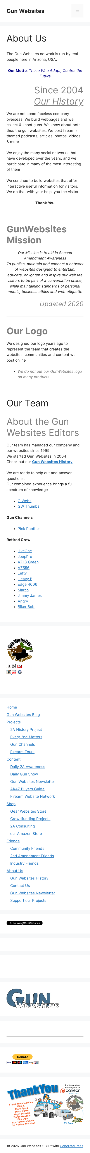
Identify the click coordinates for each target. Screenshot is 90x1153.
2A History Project (26, 729)
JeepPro (25, 556)
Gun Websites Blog (23, 714)
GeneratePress (71, 1146)
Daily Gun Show (24, 774)
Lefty (22, 573)
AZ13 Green (28, 562)
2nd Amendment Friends (32, 856)
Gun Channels (22, 744)
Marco (23, 590)
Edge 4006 (27, 584)
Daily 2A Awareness (27, 767)
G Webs (24, 501)
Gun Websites (25, 11)
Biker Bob (26, 606)
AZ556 (23, 568)
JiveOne (25, 551)
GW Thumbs (29, 506)
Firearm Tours (22, 752)
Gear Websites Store (28, 811)
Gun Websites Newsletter (32, 781)
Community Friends (27, 848)
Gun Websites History (52, 462)
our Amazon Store (26, 833)
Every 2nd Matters (26, 737)
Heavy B (25, 579)
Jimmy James (30, 595)
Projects (14, 722)
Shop (11, 804)
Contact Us (20, 885)
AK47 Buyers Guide (27, 789)
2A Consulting (22, 826)
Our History (58, 101)
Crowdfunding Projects (30, 819)
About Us (15, 871)
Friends (13, 841)
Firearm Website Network (32, 796)
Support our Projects (28, 900)
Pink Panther (29, 528)
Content (14, 759)
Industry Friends (24, 863)
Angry (23, 601)
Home (12, 707)
